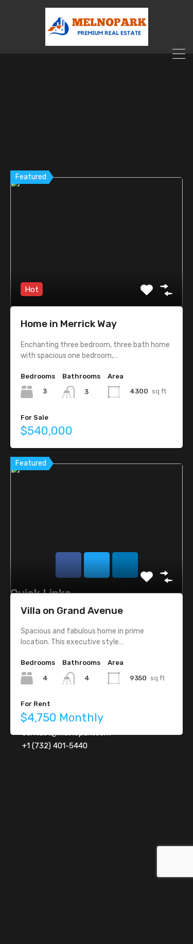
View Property (96, 281)
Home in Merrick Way (69, 324)
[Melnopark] (96, 41)
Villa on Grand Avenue (72, 610)
